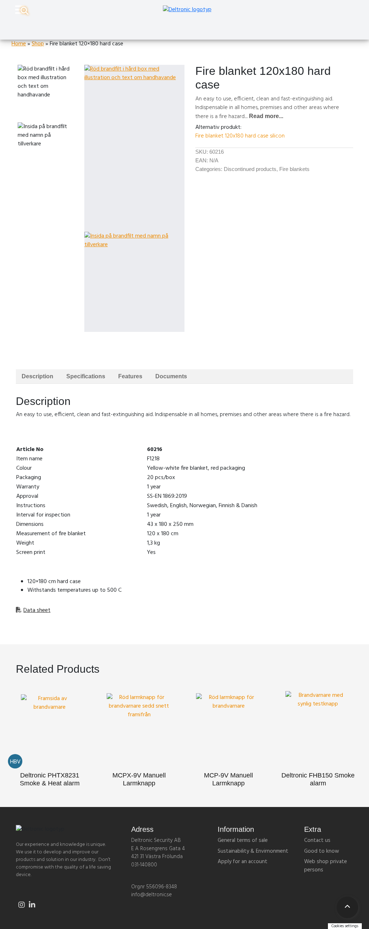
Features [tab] (130, 376)
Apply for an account (242, 861)
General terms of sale (243, 840)
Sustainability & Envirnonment (253, 851)
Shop (38, 44)
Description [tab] (37, 376)
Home (19, 44)
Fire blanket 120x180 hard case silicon (240, 136)
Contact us (317, 840)
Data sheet (36, 610)
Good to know (321, 851)
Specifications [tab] (85, 376)
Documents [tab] (171, 376)
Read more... (266, 116)
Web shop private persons (325, 865)
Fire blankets (294, 169)
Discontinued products (250, 169)
